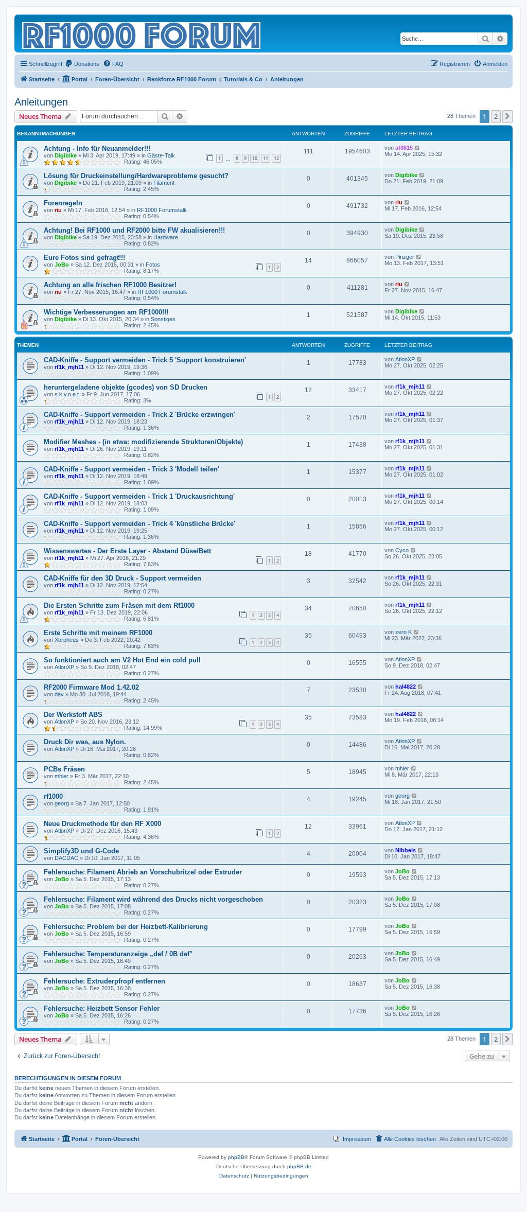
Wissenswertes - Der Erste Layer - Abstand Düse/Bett (127, 551)
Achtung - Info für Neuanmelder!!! (97, 148)
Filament (163, 183)
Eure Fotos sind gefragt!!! (84, 257)
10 (254, 158)
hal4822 (405, 686)
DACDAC (66, 858)
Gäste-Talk (161, 155)
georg (62, 803)
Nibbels (405, 850)
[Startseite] (142, 33)
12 (276, 158)
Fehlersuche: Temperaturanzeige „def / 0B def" (118, 954)
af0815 (404, 148)
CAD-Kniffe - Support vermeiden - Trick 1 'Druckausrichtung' (139, 496)
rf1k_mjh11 (69, 367)
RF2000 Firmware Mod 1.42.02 (91, 687)
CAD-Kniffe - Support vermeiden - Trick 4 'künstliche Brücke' (139, 524)
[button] (507, 116)
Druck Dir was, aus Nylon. (85, 742)
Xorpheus (67, 640)
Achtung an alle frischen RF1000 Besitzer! (110, 285)
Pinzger (404, 257)
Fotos (153, 264)
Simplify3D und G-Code (81, 851)
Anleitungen (41, 102)
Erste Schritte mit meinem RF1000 (98, 633)
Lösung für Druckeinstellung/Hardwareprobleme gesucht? (136, 176)
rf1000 (53, 796)
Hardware (165, 237)
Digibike (66, 155)
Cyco (402, 550)
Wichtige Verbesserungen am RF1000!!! (106, 312)
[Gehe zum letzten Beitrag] (417, 148)
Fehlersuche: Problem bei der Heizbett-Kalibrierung (126, 926)
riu (58, 210)
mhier (61, 776)
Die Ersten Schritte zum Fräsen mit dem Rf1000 (119, 605)
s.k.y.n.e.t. (67, 394)
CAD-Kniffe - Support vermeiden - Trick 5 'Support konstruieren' (145, 360)
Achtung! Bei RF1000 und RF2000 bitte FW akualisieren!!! (134, 230)
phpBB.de (299, 1166)
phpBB (236, 1157)
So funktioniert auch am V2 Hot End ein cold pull (122, 660)
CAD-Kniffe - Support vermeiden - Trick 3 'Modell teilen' (131, 469)
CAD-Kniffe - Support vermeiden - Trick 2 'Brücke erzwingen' (139, 414)
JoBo (62, 264)
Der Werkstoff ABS (73, 714)
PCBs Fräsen (64, 769)
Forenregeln (63, 203)
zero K (403, 632)
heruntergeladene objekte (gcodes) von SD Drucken (125, 387)
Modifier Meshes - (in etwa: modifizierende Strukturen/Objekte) (143, 442)
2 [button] (496, 116)
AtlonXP (405, 359)
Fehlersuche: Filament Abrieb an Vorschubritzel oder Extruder (143, 872)
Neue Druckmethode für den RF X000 (102, 824)
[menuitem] (82, 64)
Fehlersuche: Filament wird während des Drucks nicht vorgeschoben (153, 899)
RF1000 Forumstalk (162, 210)
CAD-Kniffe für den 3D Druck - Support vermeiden (122, 578)
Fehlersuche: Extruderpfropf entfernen (104, 981)
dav (59, 694)
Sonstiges (163, 319)
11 (265, 158)
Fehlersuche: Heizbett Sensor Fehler (102, 1008)
